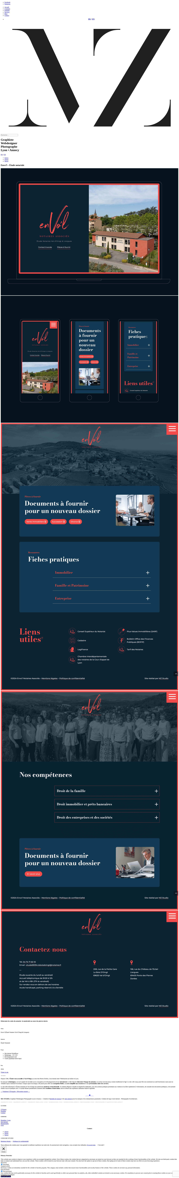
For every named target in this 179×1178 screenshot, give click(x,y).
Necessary (6, 1164)
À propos (7, 9)
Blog (5, 14)
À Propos (3, 1109)
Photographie (5, 1123)
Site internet (4, 1122)
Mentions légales (6, 1141)
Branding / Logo (6, 1120)
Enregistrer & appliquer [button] (8, 1174)
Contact (6, 15)
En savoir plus (91, 1145)
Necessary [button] (4, 1162)
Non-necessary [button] (5, 1169)
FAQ (2, 1125)
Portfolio (7, 10)
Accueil (6, 7)
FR (89, 19)
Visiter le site (4, 1072)
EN (93, 19)
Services (6, 12)
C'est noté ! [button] (101, 1145)
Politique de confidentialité (21, 1141)
